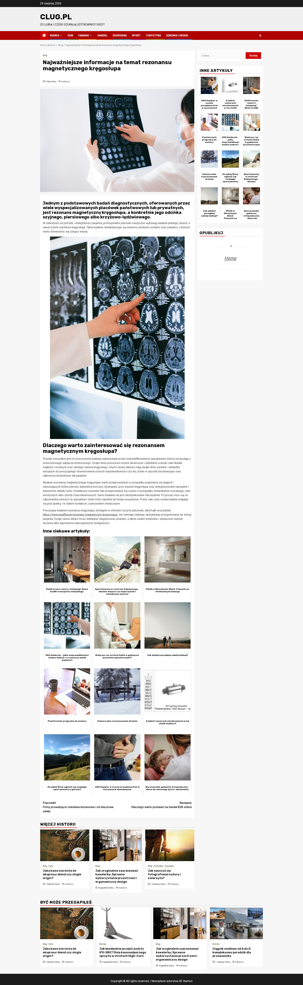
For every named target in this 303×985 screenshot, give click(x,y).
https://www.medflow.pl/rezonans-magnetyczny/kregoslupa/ (80, 514)
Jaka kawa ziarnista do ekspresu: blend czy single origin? (62, 874)
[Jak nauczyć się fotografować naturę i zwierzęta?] (169, 845)
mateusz (65, 81)
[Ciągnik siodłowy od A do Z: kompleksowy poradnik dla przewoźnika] (236, 923)
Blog (45, 55)
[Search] (260, 35)
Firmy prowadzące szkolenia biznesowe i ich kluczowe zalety (78, 807)
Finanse (83, 35)
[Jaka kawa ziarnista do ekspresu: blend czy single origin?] (64, 845)
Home (230, 258)
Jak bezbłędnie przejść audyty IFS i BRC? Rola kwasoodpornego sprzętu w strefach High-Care (122, 952)
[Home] (44, 35)
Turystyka (153, 35)
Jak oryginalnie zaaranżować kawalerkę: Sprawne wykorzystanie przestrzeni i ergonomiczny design (116, 876)
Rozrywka (120, 35)
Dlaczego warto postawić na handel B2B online (161, 805)
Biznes (54, 35)
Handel (102, 35)
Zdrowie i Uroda (177, 35)
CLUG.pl (56, 16)
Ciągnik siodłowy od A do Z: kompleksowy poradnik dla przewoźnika (232, 952)
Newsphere (159, 981)
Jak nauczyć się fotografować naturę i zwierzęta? (164, 874)
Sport (136, 35)
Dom (70, 35)
